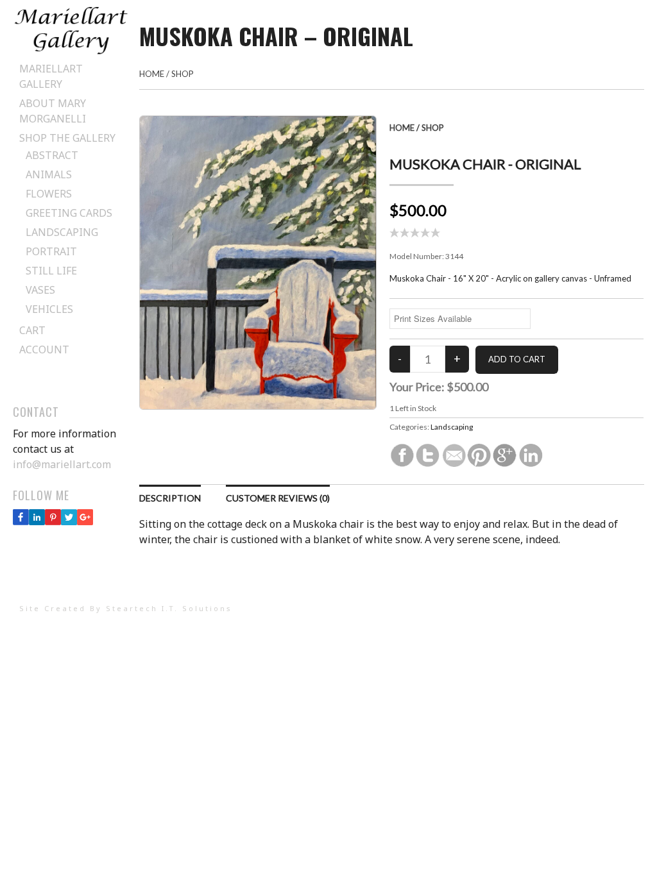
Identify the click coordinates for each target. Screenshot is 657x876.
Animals (49, 174)
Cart (32, 330)
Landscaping (62, 232)
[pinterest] (53, 521)
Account (44, 349)
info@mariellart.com (62, 464)
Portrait (51, 251)
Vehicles (49, 309)
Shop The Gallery (67, 138)
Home (151, 74)
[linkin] (37, 521)
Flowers (49, 194)
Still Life (51, 271)
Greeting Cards (69, 213)
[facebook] (21, 521)
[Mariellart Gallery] (70, 51)
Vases (40, 290)
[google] (85, 521)
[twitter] (69, 521)
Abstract (52, 155)
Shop (182, 74)
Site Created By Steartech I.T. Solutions (125, 608)
